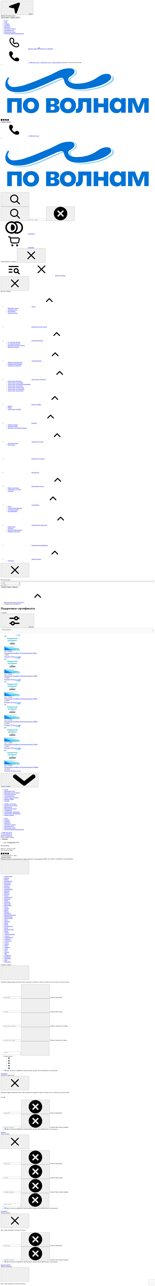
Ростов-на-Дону (9, 929)
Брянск (6, 879)
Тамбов (6, 944)
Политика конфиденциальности (14, 33)
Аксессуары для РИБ (14, 409)
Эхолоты (10, 528)
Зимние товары (9, 815)
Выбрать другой (15, 17)
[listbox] (77, 630)
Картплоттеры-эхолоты (15, 530)
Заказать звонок (5, 122)
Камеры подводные (14, 531)
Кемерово (7, 899)
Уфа (5, 953)
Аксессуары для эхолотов (15, 390)
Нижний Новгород (10, 915)
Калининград (8, 897)
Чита (5, 960)
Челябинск (7, 957)
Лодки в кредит (12, 313)
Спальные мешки (13, 509)
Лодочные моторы (10, 794)
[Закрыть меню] (1, 64)
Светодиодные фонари (15, 508)
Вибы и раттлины (13, 488)
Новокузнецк (8, 916)
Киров (6, 900)
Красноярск (7, 905)
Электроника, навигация (12, 812)
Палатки (7, 801)
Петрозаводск (8, 926)
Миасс (6, 910)
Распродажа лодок (10, 32)
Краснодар (7, 903)
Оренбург (7, 921)
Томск (6, 949)
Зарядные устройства (14, 365)
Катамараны (11, 311)
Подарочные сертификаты (12, 813)
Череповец (7, 958)
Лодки (6, 789)
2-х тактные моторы (14, 342)
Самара (6, 932)
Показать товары (6, 587)
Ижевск (6, 892)
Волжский (7, 884)
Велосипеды (8, 807)
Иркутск (7, 894)
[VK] (2, 120)
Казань (6, 895)
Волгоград (7, 883)
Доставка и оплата (10, 28)
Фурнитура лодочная (10, 805)
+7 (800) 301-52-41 (6, 832)
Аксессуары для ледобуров (16, 389)
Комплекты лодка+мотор (12, 792)
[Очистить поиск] (60, 214)
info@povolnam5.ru (6, 835)
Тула (5, 950)
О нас (6, 20)
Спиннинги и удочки (14, 489)
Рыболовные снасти (10, 808)
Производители (9, 30)
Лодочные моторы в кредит (16, 345)
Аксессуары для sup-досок (16, 387)
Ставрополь (8, 941)
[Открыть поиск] (15, 199)
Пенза (6, 923)
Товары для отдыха (10, 804)
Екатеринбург (8, 889)
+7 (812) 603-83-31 (6, 834)
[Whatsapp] (8, 120)
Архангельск (8, 876)
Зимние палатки (13, 424)
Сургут (6, 942)
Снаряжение (8, 810)
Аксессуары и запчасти (11, 797)
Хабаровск (7, 955)
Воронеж (7, 887)
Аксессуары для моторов (15, 382)
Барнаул (6, 878)
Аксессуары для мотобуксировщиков (19, 384)
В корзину (7, 656)
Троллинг (11, 491)
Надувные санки (13, 443)
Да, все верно (5, 17)
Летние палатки (13, 426)
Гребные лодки (12, 310)
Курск (6, 907)
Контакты (7, 27)
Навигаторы (11, 527)
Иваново (7, 891)
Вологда (6, 886)
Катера (10, 406)
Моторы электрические (15, 362)
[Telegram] (4, 120)
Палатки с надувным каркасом (17, 428)
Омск (6, 920)
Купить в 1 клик (16, 656)
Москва (6, 912)
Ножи (9, 506)
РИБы (10, 407)
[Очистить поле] (35, 991)
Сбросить (14, 587)
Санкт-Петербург (9, 934)
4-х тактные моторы (14, 344)
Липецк (6, 908)
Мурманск (7, 913)
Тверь (6, 945)
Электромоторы (9, 796)
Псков (6, 928)
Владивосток (8, 881)
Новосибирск (8, 918)
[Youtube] (6, 120)
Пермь (6, 924)
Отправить (4, 1073)
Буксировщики (12, 511)
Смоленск (7, 939)
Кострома (7, 902)
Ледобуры (11, 561)
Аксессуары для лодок (15, 381)
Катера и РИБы (9, 799)
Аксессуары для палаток (15, 386)
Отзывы (6, 24)
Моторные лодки (13, 308)
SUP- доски (11, 445)
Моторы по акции (13, 347)
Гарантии (7, 25)
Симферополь (8, 937)
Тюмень (6, 952)
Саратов (6, 936)
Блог (5, 22)
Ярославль (7, 961)
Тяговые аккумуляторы (15, 364)
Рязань (6, 931)
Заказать (3, 1132)
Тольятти (7, 947)
